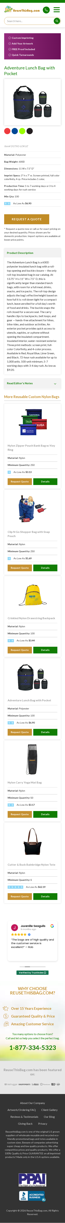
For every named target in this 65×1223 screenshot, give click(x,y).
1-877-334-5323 (46, 10)
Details (45, 481)
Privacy (42, 1123)
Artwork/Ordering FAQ (21, 1109)
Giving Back (25, 1123)
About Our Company (32, 1103)
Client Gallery (49, 1109)
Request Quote (20, 481)
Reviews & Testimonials (24, 1116)
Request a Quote (27, 219)
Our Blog (49, 1116)
